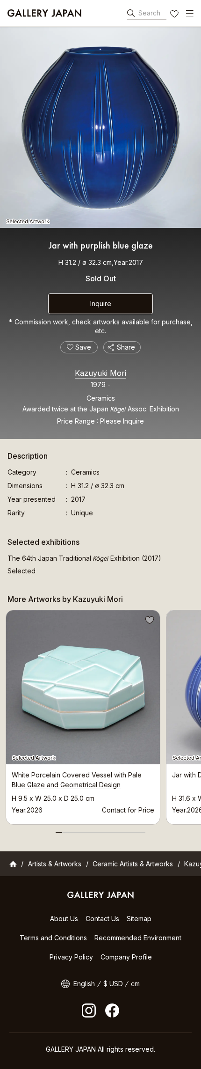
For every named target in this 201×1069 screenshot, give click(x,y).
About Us (64, 919)
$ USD (113, 984)
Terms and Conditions (53, 938)
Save (148, 621)
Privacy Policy (71, 957)
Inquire (100, 304)
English (84, 984)
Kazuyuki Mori (100, 373)
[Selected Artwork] (100, 127)
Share (126, 347)
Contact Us (102, 919)
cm (135, 984)
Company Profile (126, 957)
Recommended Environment (137, 938)
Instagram (89, 1010)
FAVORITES (175, 15)
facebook (112, 1010)
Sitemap (139, 919)
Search (149, 13)
